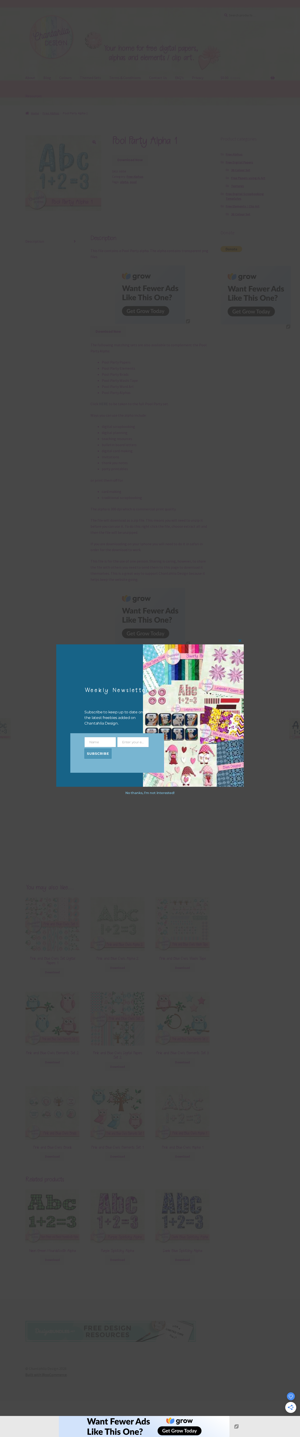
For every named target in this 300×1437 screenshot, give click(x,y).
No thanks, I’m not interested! (150, 793)
